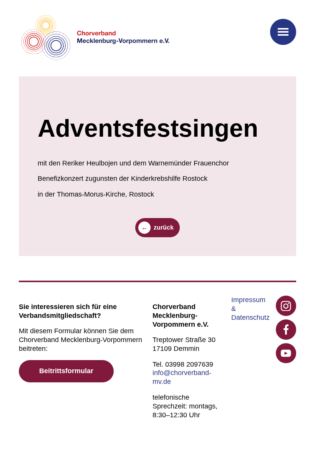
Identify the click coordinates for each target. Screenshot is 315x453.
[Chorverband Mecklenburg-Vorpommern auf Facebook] (286, 329)
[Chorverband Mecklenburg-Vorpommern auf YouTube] (286, 353)
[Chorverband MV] (95, 38)
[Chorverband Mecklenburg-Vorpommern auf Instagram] (286, 306)
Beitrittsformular (66, 371)
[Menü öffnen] (283, 32)
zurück (164, 227)
